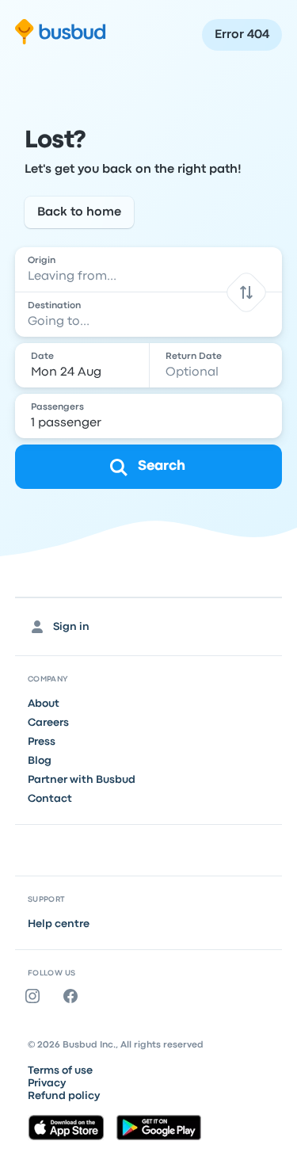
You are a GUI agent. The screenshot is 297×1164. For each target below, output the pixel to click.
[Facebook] (73, 996)
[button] (246, 292)
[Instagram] (35, 996)
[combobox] (149, 269)
